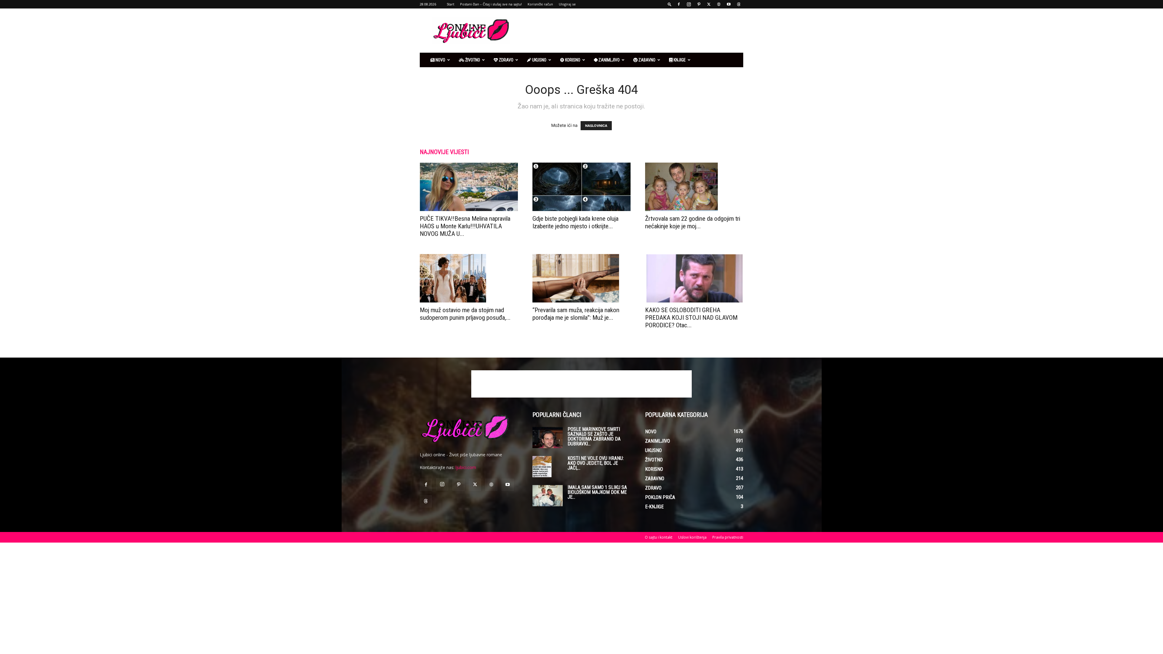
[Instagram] (688, 4)
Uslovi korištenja (692, 537)
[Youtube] (728, 4)
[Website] (718, 4)
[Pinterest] (698, 4)
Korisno (572, 60)
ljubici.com (466, 467)
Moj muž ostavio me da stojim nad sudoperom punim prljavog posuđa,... (465, 313)
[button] (669, 4)
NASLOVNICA (596, 126)
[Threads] (738, 4)
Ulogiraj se (567, 4)
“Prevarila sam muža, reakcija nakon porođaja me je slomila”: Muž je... (575, 313)
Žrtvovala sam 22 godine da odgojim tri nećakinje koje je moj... (692, 222)
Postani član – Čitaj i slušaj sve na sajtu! (491, 4)
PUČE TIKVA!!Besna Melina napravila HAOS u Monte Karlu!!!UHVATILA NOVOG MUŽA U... (465, 226)
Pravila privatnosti (727, 537)
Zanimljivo (609, 60)
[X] (708, 4)
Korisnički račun (540, 4)
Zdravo (505, 60)
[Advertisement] (633, 30)
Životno (472, 60)
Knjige (679, 60)
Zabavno (646, 60)
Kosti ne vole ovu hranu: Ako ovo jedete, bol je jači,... (596, 463)
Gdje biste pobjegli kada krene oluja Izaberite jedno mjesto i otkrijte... (575, 222)
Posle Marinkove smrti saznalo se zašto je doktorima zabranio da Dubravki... (594, 436)
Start (450, 4)
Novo (440, 60)
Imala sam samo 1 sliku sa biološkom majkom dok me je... (597, 492)
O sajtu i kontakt (658, 537)
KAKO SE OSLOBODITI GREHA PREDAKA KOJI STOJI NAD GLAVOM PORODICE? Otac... (691, 317)
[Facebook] (678, 4)
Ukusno (538, 60)
